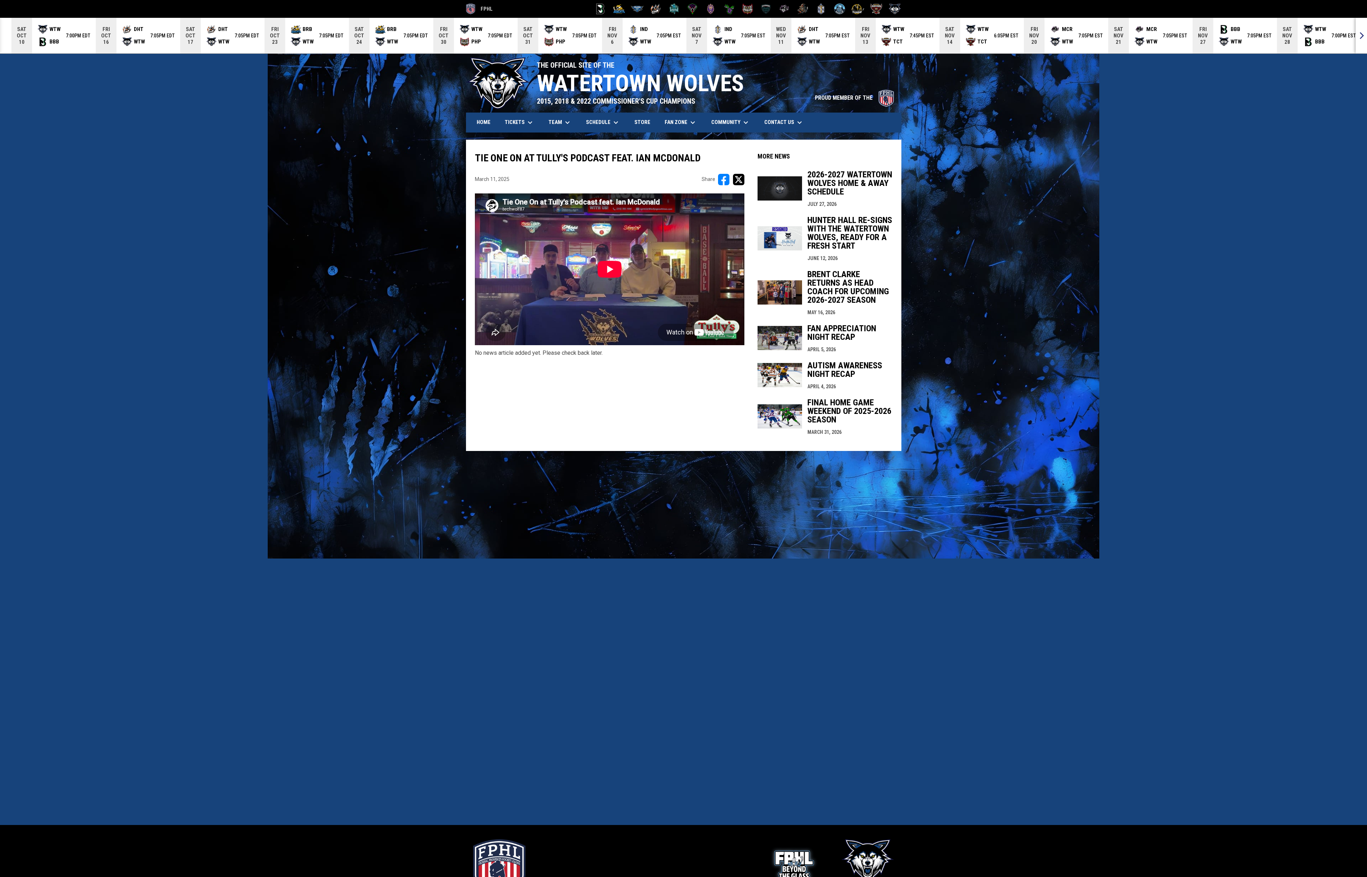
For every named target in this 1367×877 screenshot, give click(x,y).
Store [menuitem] (645, 122)
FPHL (479, 10)
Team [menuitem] (560, 122)
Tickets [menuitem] (519, 122)
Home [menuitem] (484, 122)
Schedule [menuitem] (603, 122)
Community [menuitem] (730, 122)
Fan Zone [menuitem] (681, 122)
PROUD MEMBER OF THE (854, 97)
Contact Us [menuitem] (784, 122)
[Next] (1361, 35)
